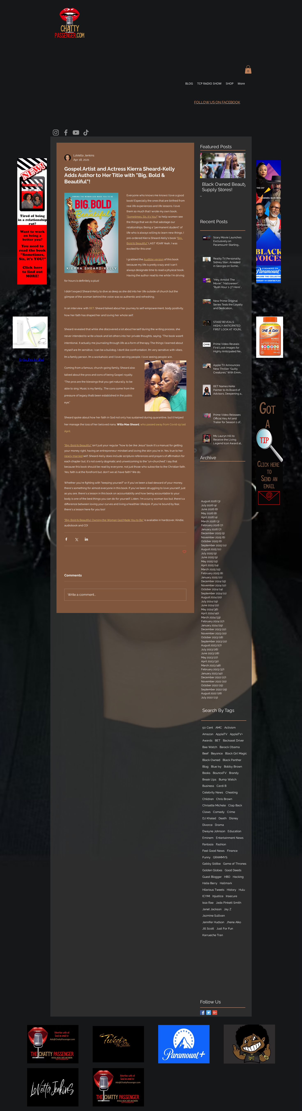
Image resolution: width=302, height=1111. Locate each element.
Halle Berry (209, 883)
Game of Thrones (234, 863)
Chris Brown (224, 799)
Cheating (232, 792)
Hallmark (226, 883)
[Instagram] (56, 133)
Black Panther (232, 760)
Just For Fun (225, 928)
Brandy (234, 773)
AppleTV (221, 734)
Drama (219, 824)
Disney (233, 818)
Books (206, 773)
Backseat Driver (233, 740)
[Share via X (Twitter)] (76, 539)
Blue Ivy (216, 766)
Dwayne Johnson (213, 831)
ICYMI (206, 896)
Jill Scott (208, 928)
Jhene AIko (234, 922)
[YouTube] (76, 133)
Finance (232, 850)
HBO (227, 876)
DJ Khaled (209, 818)
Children (208, 799)
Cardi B (221, 785)
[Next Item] (239, 166)
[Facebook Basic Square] (202, 1012)
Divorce (207, 824)
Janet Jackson (211, 909)
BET (217, 740)
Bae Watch (209, 747)
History (231, 889)
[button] (248, 69)
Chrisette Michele (214, 805)
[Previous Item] (207, 166)
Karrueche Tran (212, 935)
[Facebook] (66, 133)
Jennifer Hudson (213, 922)
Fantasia (207, 844)
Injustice (217, 896)
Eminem (207, 837)
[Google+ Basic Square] (214, 1012)
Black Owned (211, 760)
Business (208, 785)
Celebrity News (212, 792)
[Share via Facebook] (66, 539)
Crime (231, 812)
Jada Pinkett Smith (228, 902)
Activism (230, 727)
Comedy (219, 812)
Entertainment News (229, 837)
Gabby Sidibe (211, 863)
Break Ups (209, 779)
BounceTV (220, 773)
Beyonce (217, 753)
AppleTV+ (236, 734)
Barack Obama (230, 747)
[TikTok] (86, 133)
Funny (206, 857)
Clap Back (235, 805)
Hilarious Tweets (213, 889)
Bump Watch (227, 779)
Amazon (207, 734)
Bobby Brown (233, 766)
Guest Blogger (212, 876)
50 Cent (207, 727)
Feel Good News (213, 850)
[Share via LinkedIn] (86, 539)
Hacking (238, 876)
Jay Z (227, 909)
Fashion (221, 844)
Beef (205, 753)
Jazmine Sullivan (213, 915)
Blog (205, 766)
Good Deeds (233, 870)
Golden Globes (212, 870)
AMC (219, 727)
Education (234, 831)
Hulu (242, 889)
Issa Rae (207, 902)
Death (223, 818)
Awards (207, 740)
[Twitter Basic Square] (208, 1012)
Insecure (231, 896)
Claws (206, 812)
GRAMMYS (220, 857)
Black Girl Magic (236, 753)
